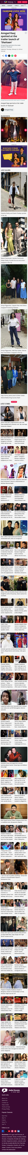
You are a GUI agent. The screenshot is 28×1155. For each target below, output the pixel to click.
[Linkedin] (18, 1131)
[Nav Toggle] (2, 2)
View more (14, 401)
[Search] (15, 2)
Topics (17, 5)
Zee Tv (4, 1118)
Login (19, 2)
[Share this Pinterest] (15, 56)
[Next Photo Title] (23, 79)
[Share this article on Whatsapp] (12, 56)
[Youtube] (9, 1131)
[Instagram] (12, 1131)
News (3, 5)
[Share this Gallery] (3, 56)
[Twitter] (6, 1131)
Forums (9, 5)
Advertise (4, 1100)
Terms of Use (6, 1107)
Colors (4, 1120)
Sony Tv (4, 1122)
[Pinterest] (15, 1131)
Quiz (22, 5)
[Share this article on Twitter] (9, 56)
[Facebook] (3, 1131)
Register (25, 2)
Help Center (5, 1105)
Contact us (5, 1102)
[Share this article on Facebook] (6, 56)
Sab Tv (4, 1124)
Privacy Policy (6, 1109)
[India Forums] (8, 2)
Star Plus (4, 1116)
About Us (4, 1098)
